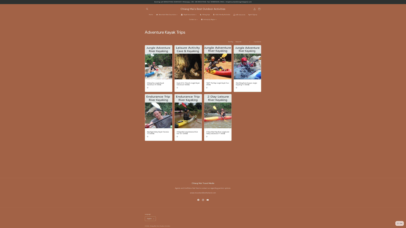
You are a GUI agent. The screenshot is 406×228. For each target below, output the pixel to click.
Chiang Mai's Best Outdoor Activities (160, 226)
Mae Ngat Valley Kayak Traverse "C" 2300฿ (158, 132)
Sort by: (230, 42)
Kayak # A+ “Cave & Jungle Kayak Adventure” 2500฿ (188, 84)
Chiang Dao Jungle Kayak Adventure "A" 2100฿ (155, 84)
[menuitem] (150, 14)
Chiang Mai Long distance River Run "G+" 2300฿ (187, 132)
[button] (147, 9)
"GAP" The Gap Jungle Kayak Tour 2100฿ (217, 84)
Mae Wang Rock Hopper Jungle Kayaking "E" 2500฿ (246, 84)
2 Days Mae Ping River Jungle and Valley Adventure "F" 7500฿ (217, 132)
